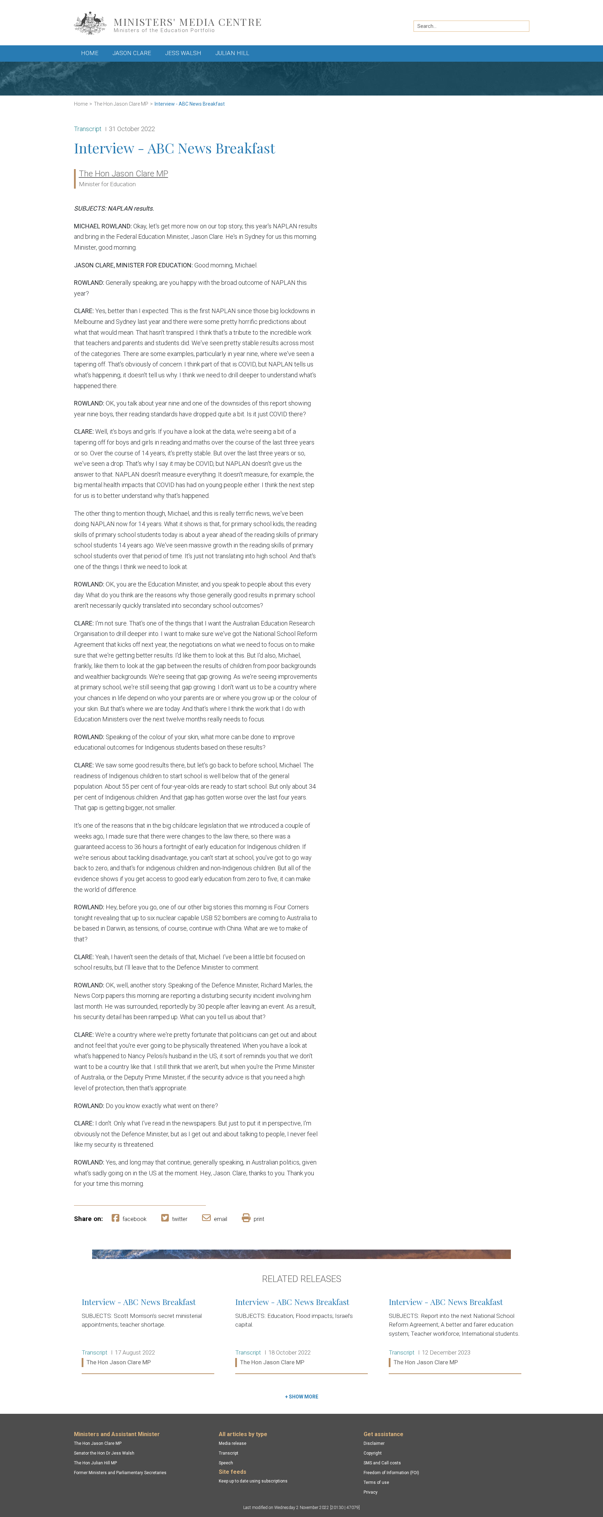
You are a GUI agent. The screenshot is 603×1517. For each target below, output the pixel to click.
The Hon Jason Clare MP (121, 104)
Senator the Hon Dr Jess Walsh (104, 1453)
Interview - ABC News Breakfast (190, 104)
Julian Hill (232, 53)
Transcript (228, 1453)
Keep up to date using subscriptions (253, 1481)
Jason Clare (131, 53)
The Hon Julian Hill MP (95, 1463)
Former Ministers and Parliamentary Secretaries (120, 1472)
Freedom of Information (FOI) (391, 1472)
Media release (232, 1443)
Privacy (371, 1492)
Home (89, 53)
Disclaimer (374, 1443)
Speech (226, 1463)
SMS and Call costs (382, 1463)
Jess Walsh (183, 53)
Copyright (373, 1453)
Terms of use (376, 1482)
